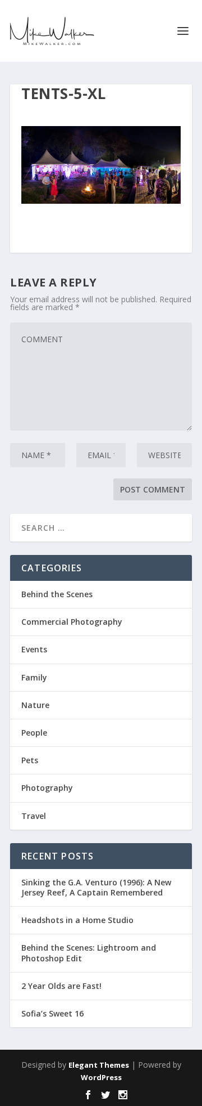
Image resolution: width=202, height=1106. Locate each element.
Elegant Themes (98, 1065)
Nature (35, 705)
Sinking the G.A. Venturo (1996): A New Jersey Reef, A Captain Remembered (96, 887)
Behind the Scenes (57, 594)
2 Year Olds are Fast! (61, 985)
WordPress (101, 1077)
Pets (29, 760)
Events (34, 649)
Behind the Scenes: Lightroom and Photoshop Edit (88, 952)
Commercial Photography (71, 621)
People (34, 732)
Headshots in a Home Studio (77, 920)
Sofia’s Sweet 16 (52, 1013)
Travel (33, 816)
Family (34, 677)
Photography (47, 787)
